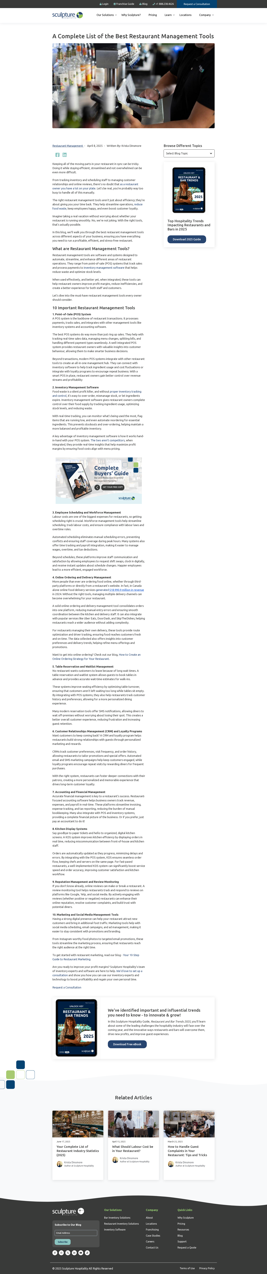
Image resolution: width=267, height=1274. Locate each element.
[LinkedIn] (65, 155)
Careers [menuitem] (150, 1241)
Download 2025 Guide (187, 239)
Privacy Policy (207, 1268)
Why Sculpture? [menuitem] (131, 14)
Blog (144, 3)
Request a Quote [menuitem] (187, 1247)
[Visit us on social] (54, 1252)
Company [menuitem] (205, 14)
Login (105, 3)
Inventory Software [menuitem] (114, 1229)
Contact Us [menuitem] (152, 1247)
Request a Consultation (197, 4)
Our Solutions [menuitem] (105, 14)
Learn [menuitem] (168, 14)
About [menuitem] (149, 1217)
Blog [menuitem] (180, 1235)
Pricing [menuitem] (152, 14)
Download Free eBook (127, 1044)
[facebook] (57, 155)
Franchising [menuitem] (152, 1229)
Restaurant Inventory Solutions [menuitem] (121, 1223)
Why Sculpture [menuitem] (186, 1217)
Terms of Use (187, 1268)
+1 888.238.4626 (165, 3)
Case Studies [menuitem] (153, 1235)
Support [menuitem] (182, 1241)
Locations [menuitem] (185, 14)
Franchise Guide (125, 3)
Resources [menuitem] (183, 1229)
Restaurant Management (68, 145)
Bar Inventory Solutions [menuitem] (117, 1217)
